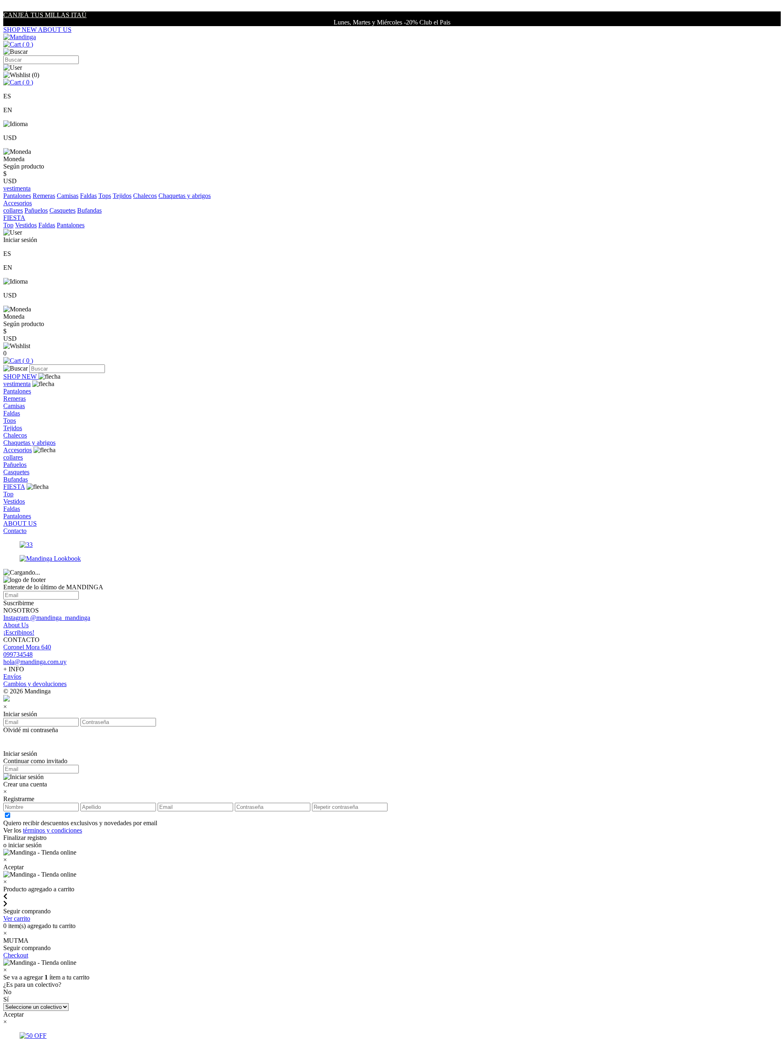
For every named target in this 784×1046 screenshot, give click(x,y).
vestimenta (17, 383)
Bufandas (89, 210)
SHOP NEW (20, 29)
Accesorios (17, 449)
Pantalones (17, 195)
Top (8, 225)
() (27, 44)
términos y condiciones (52, 830)
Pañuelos (36, 210)
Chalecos (145, 195)
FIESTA (14, 486)
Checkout (15, 955)
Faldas (88, 195)
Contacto (15, 530)
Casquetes (62, 210)
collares (13, 210)
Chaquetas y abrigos (184, 195)
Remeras (44, 195)
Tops (104, 195)
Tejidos (122, 195)
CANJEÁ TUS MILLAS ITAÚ (45, 14)
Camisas (67, 195)
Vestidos (26, 225)
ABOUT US (54, 29)
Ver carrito (16, 918)
